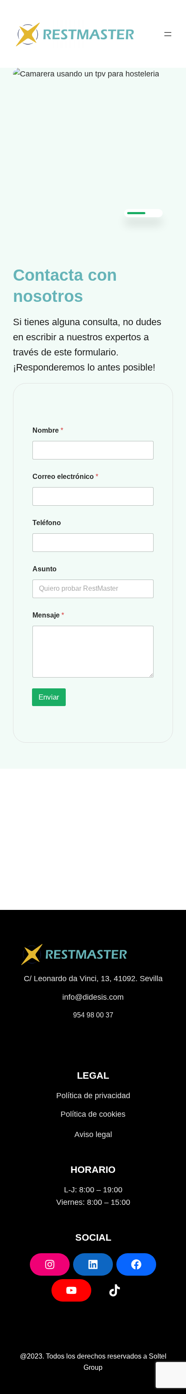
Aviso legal (93, 1134)
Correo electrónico (65, 476)
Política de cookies (93, 1114)
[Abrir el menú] (168, 34)
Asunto (44, 569)
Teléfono (46, 522)
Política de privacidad (93, 1095)
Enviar (48, 697)
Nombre (47, 430)
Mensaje (48, 615)
